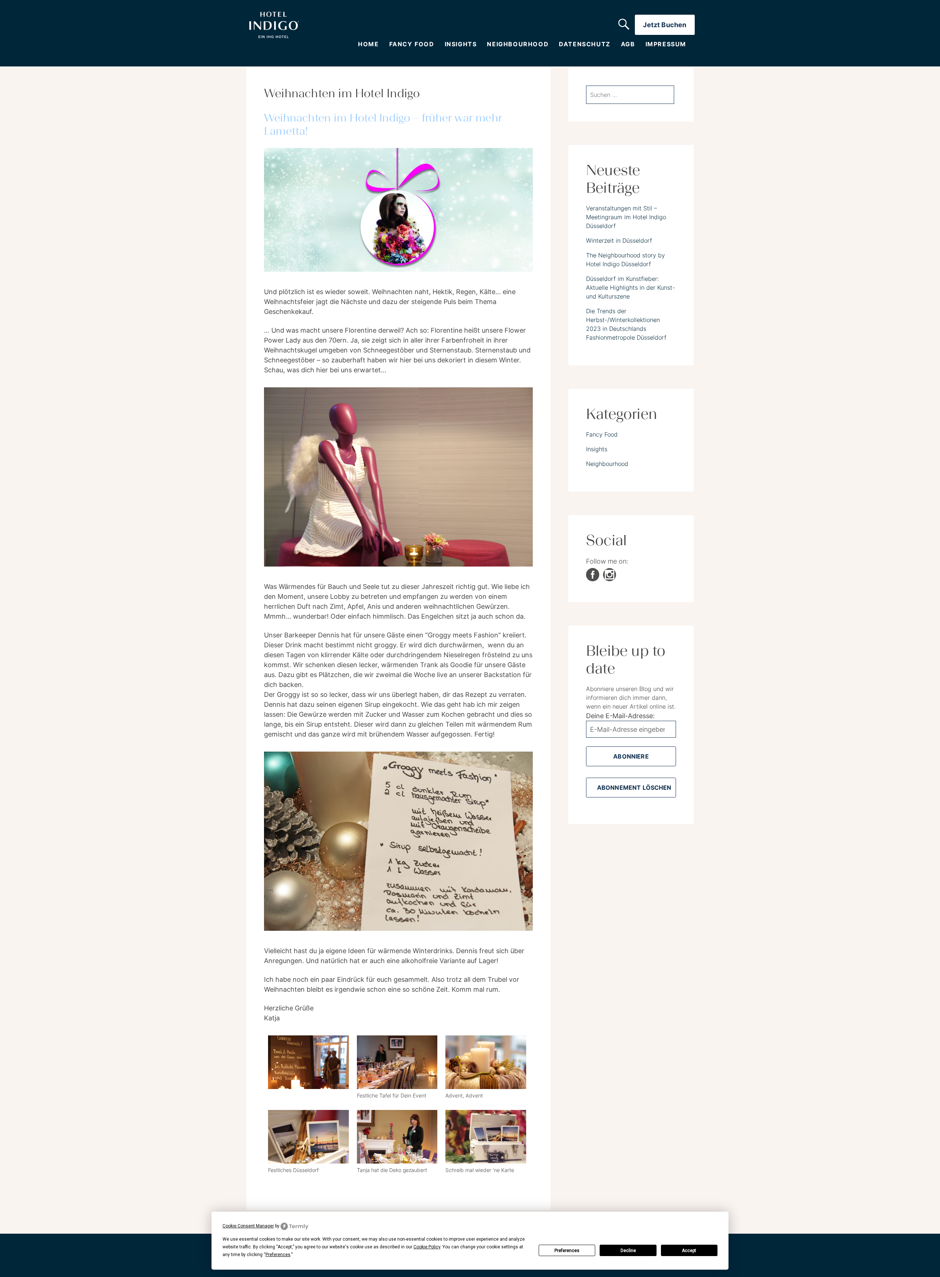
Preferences (566, 1250)
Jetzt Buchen (664, 25)
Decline (628, 1250)
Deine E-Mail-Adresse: (620, 716)
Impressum (666, 44)
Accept (689, 1250)
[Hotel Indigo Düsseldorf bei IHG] (274, 25)
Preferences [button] (277, 1254)
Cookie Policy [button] (426, 1246)
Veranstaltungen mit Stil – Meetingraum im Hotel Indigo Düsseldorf (626, 217)
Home (368, 44)
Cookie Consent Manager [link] (248, 1226)
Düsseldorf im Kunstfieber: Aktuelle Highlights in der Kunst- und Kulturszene (630, 287)
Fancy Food (411, 44)
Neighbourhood (518, 44)
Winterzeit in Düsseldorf (619, 240)
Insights (461, 44)
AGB (628, 44)
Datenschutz (585, 44)
